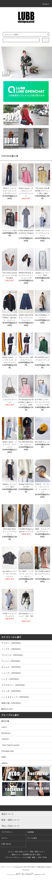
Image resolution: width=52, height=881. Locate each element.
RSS (39, 857)
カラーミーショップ (7, 867)
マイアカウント (7, 832)
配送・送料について (36, 851)
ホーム (10, 851)
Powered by (11, 874)
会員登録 (30, 832)
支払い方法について (21, 851)
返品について (16, 854)
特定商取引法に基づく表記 (31, 854)
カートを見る (32, 838)
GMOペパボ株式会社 (38, 867)
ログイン (4, 838)
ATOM (45, 857)
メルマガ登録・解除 (28, 857)
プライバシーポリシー (12, 857)
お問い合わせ (6, 844)
